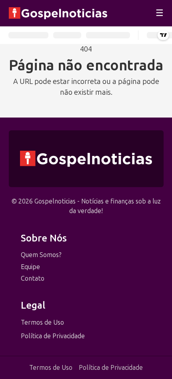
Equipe (30, 267)
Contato (32, 278)
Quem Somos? (41, 255)
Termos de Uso (42, 322)
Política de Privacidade (53, 336)
